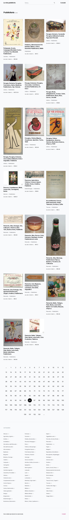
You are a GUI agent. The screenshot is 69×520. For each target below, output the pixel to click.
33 (39, 377)
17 (25, 372)
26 (6, 377)
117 (6, 410)
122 (30, 410)
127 (53, 410)
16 (20, 372)
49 (53, 381)
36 (53, 377)
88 (53, 396)
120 (20, 410)
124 (39, 410)
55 (20, 386)
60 (44, 386)
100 (49, 400)
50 (58, 381)
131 (30, 414)
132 (34, 414)
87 (48, 396)
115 (58, 405)
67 (15, 391)
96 (30, 400)
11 (58, 367)
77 (63, 391)
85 (39, 396)
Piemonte (5, 232)
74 (48, 391)
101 (53, 400)
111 (39, 405)
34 (44, 377)
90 (63, 396)
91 (6, 400)
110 (34, 405)
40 (11, 381)
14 (11, 372)
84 (34, 396)
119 (16, 410)
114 (53, 405)
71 (34, 391)
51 (62, 381)
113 (49, 405)
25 (63, 372)
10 (53, 367)
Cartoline (5, 56)
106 (16, 405)
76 (58, 391)
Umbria (48, 40)
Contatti (63, 3)
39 (6, 381)
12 (62, 367)
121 (25, 410)
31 (29, 377)
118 (11, 410)
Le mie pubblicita (9, 3)
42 (20, 381)
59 (39, 386)
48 (49, 381)
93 (15, 400)
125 (44, 410)
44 (30, 381)
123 (34, 410)
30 (25, 377)
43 (25, 381)
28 (15, 377)
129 (63, 410)
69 (25, 391)
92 (11, 400)
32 (34, 377)
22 (48, 372)
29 (20, 377)
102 (58, 400)
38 (63, 377)
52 (6, 386)
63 (58, 386)
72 (39, 391)
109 (30, 405)
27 (11, 377)
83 (30, 396)
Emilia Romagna (28, 188)
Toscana (48, 207)
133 (39, 414)
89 (58, 396)
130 (25, 414)
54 (15, 386)
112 (44, 405)
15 (15, 372)
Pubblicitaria (12, 56)
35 (48, 377)
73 (44, 391)
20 (39, 372)
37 (58, 377)
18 (30, 372)
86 (44, 396)
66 (11, 391)
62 (53, 386)
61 (48, 386)
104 (6, 405)
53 (11, 386)
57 (30, 386)
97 (34, 400)
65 (6, 391)
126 (49, 410)
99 (44, 400)
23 (53, 372)
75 (53, 391)
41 (15, 381)
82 (25, 396)
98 (39, 400)
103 (63, 400)
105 (11, 405)
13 (6, 372)
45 (34, 381)
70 (30, 391)
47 (44, 381)
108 (25, 405)
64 (63, 386)
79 (11, 396)
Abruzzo (5, 194)
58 (34, 386)
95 (25, 400)
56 (25, 386)
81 (20, 396)
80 (15, 396)
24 (58, 372)
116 (63, 405)
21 (44, 372)
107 (20, 405)
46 (39, 381)
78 (6, 396)
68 (20, 391)
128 (58, 410)
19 (34, 372)
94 (20, 400)
